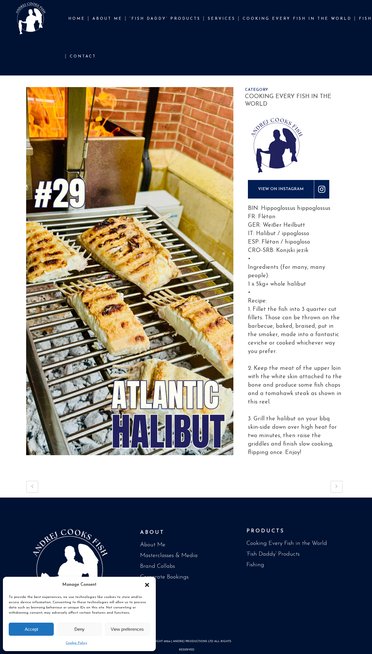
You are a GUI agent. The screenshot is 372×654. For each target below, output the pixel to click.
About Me (152, 545)
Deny (79, 629)
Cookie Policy (76, 643)
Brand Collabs (157, 566)
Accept (31, 629)
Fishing (255, 565)
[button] (147, 585)
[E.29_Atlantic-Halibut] (129, 273)
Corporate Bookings (164, 577)
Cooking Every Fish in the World (286, 543)
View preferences (127, 629)
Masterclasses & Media (169, 555)
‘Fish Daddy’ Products (273, 554)
